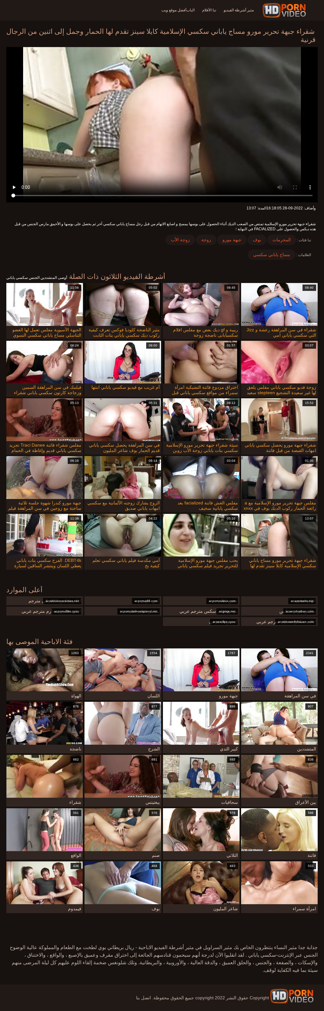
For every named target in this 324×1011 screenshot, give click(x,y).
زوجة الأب (180, 239)
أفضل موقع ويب (173, 10)
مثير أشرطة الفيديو (239, 10)
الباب (190, 10)
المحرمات (281, 239)
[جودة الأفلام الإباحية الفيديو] (292, 996)
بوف (257, 239)
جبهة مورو (231, 239)
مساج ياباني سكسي (271, 254)
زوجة (206, 239)
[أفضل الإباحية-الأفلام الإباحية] (285, 10)
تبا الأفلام (209, 10)
